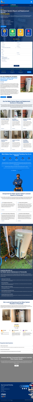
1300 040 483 (2, 387)
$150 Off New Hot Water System (5, 58)
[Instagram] (24, 388)
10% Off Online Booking (4, 57)
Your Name (2, 42)
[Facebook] (22, 388)
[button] (32, 333)
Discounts (2, 56)
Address (2, 49)
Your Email (18, 42)
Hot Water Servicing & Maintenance (26, 141)
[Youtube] (26, 388)
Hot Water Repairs (5, 119)
